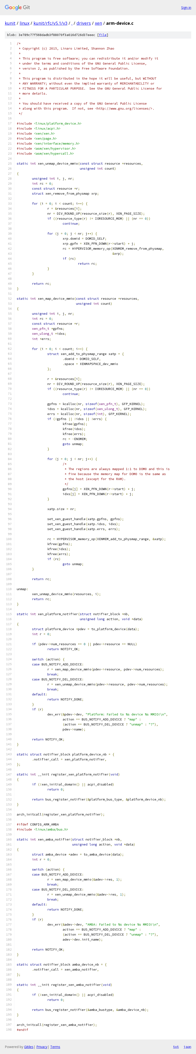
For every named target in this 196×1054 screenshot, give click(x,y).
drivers (83, 23)
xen (98, 23)
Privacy (41, 1046)
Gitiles (28, 1046)
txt (176, 1046)
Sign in (186, 7)
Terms (55, 1046)
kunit (10, 23)
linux (24, 23)
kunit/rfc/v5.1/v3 (50, 23)
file (103, 35)
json (187, 1046)
